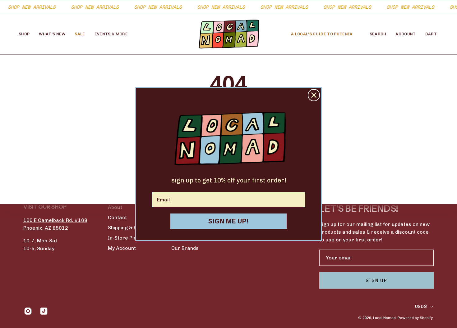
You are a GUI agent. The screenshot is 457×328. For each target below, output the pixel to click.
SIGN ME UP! (228, 221)
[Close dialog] (313, 95)
